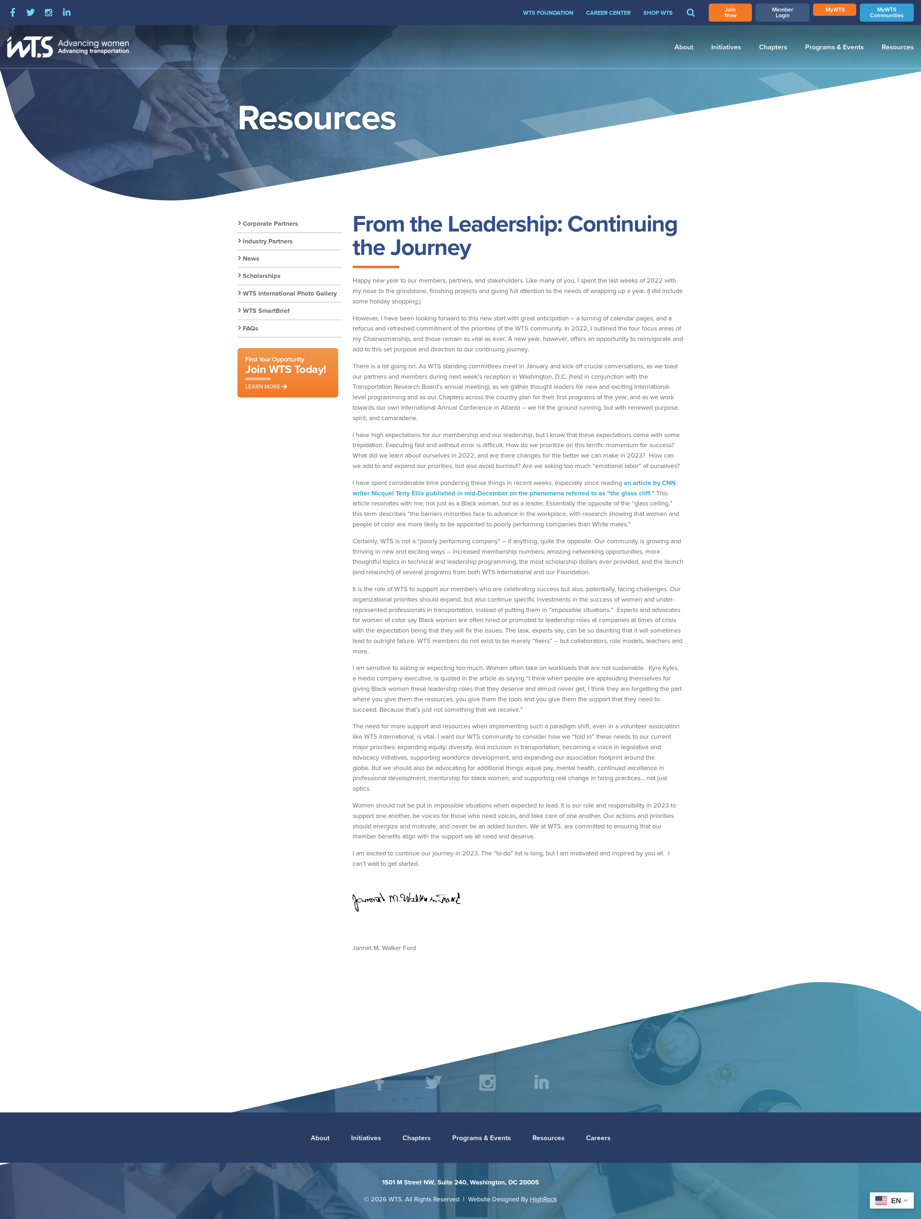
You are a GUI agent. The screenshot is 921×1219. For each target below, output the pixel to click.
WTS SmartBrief (266, 310)
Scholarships (262, 275)
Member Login (782, 12)
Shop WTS (658, 13)
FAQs (250, 328)
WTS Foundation (548, 13)
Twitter (30, 12)
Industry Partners (268, 241)
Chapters (773, 47)
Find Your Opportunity (285, 372)
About (684, 47)
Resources (898, 47)
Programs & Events (834, 47)
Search (690, 17)
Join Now (730, 12)
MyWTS (835, 9)
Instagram (48, 12)
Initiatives (726, 47)
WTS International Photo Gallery (290, 293)
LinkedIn (66, 12)
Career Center (608, 13)
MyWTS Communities (887, 12)
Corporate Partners (270, 223)
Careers (598, 1138)
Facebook (12, 12)
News (251, 258)
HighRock (543, 1199)
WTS (68, 46)
